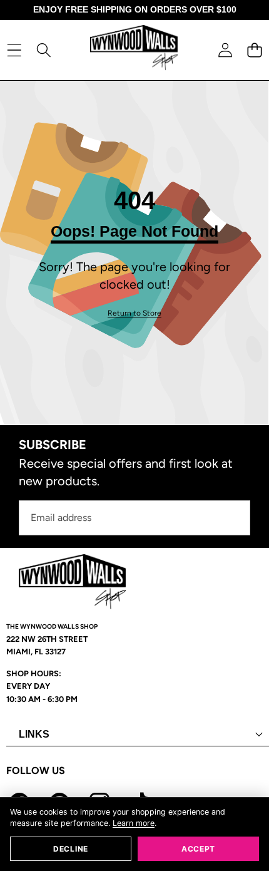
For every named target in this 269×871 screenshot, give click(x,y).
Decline (70, 848)
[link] (134, 313)
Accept (198, 848)
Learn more (134, 823)
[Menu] (14, 50)
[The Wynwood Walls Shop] (134, 50)
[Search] (43, 50)
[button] (254, 50)
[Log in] (225, 50)
